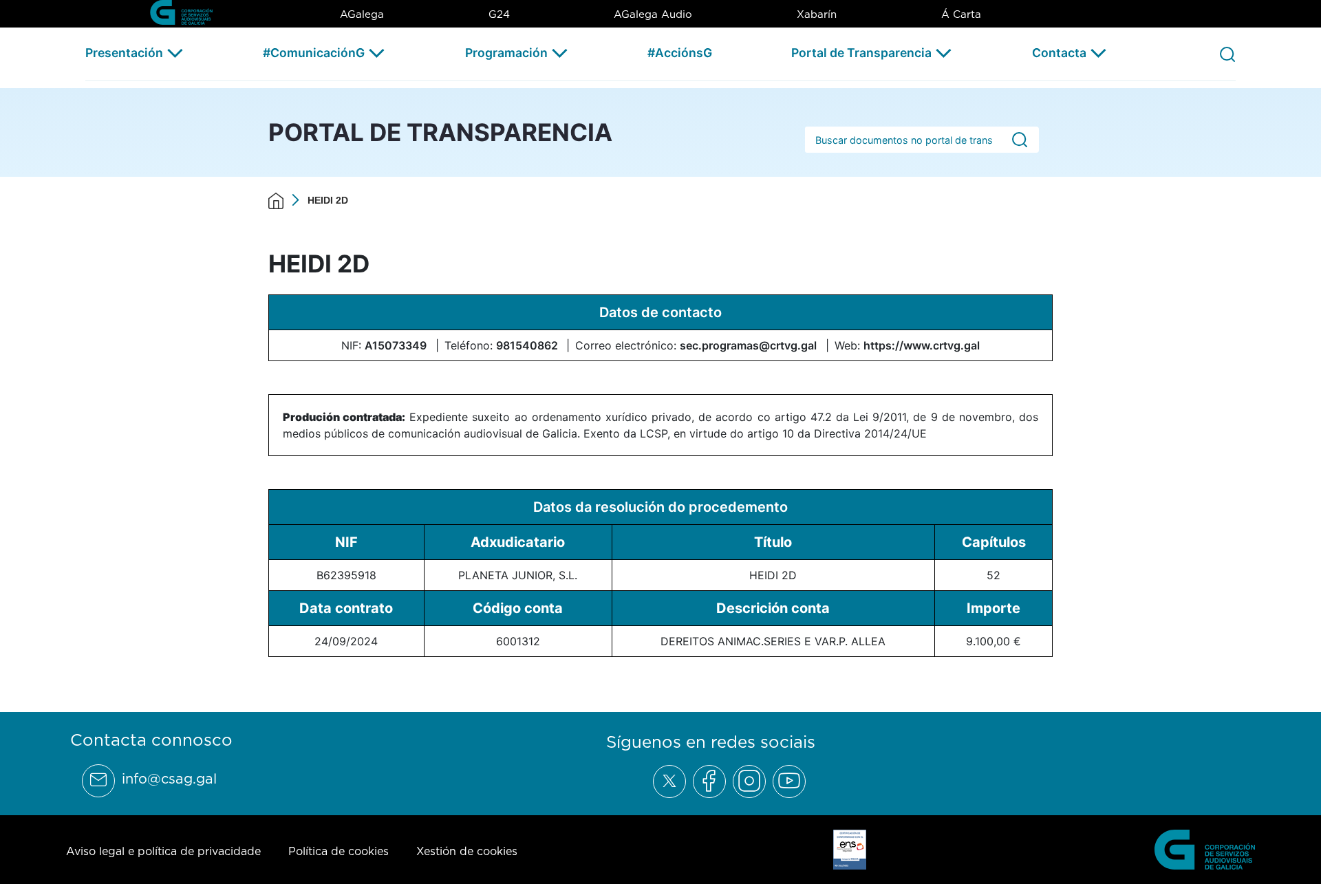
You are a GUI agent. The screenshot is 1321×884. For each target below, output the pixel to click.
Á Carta (961, 14)
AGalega (362, 14)
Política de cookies (338, 851)
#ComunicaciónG (314, 52)
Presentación (124, 52)
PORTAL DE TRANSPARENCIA (440, 132)
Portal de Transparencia (861, 52)
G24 (499, 14)
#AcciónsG (679, 52)
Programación (506, 52)
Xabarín (817, 14)
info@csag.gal (169, 778)
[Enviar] (1019, 140)
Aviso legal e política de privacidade (163, 851)
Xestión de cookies (466, 851)
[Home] (275, 200)
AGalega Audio (653, 14)
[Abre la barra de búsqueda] (1227, 54)
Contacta (1059, 52)
